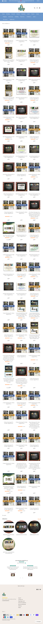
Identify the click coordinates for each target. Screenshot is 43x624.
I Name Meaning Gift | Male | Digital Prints (8, 314)
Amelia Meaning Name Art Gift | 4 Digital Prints (8, 157)
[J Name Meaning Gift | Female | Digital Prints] (9, 328)
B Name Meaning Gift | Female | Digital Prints (34, 60)
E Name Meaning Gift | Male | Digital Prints (34, 175)
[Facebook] (2, 1)
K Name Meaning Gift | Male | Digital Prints (34, 356)
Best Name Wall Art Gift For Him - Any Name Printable (8, 236)
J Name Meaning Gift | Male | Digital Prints (21, 335)
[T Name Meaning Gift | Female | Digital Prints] (34, 501)
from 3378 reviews (21, 563)
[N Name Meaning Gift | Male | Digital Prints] (21, 415)
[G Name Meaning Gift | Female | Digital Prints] (34, 228)
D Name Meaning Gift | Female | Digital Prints (34, 137)
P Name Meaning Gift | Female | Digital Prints (34, 446)
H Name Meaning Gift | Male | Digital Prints (34, 275)
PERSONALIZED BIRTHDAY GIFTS (8, 535)
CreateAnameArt (5, 600)
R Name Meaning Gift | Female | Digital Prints (21, 487)
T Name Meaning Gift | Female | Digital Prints (34, 509)
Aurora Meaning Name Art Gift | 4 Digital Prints (34, 157)
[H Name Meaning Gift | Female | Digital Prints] (21, 267)
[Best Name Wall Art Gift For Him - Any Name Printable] (9, 228)
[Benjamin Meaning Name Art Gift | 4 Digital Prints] (34, 187)
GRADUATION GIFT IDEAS (21, 534)
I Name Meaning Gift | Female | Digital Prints (34, 294)
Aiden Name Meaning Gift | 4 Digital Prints (21, 98)
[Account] (37, 7)
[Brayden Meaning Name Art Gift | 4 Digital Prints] (21, 247)
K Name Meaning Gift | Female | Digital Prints (21, 356)
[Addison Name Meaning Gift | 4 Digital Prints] (21, 72)
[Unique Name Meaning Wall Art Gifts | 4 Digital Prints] (9, 90)
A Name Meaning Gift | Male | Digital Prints (21, 41)
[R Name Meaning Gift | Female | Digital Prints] (21, 479)
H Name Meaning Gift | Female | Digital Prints (21, 275)
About (19, 607)
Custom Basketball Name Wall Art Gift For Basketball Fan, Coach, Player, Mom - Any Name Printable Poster (34, 315)
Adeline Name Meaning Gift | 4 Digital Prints (34, 80)
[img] (21, 561)
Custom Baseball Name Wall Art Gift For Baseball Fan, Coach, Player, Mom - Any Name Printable (21, 315)
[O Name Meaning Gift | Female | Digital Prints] (9, 438)
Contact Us (20, 599)
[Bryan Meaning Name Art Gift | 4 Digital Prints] (21, 286)
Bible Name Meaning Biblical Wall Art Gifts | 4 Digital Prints (8, 61)
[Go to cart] (39, 7)
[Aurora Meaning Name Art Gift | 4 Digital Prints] (34, 149)
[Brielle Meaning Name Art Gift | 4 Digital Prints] (34, 247)
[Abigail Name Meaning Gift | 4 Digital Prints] (21, 53)
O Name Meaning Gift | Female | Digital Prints (8, 446)
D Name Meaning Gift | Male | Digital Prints (21, 137)
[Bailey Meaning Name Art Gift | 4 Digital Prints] (9, 187)
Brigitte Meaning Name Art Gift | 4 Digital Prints (8, 275)
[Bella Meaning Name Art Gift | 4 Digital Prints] (21, 187)
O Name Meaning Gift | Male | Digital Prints (21, 446)
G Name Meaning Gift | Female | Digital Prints (34, 236)
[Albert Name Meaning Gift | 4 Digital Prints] (21, 110)
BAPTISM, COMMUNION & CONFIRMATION (8, 553)
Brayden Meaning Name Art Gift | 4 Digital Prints (21, 255)
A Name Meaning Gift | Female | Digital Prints (8, 41)
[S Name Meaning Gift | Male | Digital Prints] (21, 501)
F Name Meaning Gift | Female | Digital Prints (8, 213)
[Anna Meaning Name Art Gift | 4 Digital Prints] (21, 149)
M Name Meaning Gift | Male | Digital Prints (34, 403)
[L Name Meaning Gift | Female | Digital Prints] (34, 371)
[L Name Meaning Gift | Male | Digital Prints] (9, 395)
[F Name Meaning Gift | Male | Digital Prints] (21, 205)
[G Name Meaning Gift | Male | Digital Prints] (9, 247)
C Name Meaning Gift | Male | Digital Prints (8, 118)
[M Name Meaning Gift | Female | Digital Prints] (21, 395)
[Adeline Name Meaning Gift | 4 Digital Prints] (34, 72)
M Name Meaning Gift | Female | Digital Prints (21, 403)
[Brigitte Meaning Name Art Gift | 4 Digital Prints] (9, 267)
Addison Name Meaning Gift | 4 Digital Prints (21, 80)
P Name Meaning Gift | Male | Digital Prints (8, 464)
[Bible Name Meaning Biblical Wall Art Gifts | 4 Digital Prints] (9, 53)
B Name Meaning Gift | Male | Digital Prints (8, 80)
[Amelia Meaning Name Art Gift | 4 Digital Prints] (9, 149)
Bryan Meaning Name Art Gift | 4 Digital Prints (21, 294)
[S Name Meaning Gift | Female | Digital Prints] (9, 501)
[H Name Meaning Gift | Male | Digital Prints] (34, 267)
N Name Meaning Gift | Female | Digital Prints (8, 423)
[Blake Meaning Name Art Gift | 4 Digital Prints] (21, 228)
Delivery (20, 606)
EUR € (3, 611)
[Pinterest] (5, 1)
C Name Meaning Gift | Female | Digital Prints (34, 98)
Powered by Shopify (6, 620)
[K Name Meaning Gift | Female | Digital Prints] (21, 348)
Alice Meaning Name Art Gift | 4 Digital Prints (8, 137)
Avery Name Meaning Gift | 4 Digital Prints (8, 175)
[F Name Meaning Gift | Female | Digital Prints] (9, 205)
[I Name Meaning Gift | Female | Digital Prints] (34, 286)
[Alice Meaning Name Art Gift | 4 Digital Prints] (9, 129)
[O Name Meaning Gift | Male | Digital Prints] (21, 438)
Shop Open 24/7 (21, 601)
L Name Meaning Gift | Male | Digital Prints (8, 403)
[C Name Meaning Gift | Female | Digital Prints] (34, 90)
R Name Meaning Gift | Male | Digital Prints (34, 487)
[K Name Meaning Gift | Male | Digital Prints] (34, 348)
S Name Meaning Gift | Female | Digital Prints (8, 509)
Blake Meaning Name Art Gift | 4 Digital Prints (21, 236)
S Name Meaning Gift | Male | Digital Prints (21, 509)
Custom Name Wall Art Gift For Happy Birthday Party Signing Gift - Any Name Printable (8, 380)
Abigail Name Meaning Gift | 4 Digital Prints (21, 60)
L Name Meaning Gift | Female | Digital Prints (34, 379)
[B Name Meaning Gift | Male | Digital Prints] (9, 72)
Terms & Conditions (22, 602)
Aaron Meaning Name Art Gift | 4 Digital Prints (34, 41)
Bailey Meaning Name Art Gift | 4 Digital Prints (9, 194)
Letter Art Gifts (12, 619)
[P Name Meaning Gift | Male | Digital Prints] (9, 456)
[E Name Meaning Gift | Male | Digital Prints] (34, 167)
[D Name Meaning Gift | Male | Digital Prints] (21, 129)
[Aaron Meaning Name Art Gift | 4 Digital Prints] (34, 33)
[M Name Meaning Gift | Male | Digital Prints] (34, 395)
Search (19, 598)
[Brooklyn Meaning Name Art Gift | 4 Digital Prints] (9, 286)
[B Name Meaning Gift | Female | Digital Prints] (34, 53)
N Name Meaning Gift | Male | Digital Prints (21, 423)
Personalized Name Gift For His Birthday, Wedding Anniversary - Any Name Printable (8, 488)
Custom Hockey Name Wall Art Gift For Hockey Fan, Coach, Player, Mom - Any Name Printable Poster (34, 336)
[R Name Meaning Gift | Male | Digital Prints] (34, 479)
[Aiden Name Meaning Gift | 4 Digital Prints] (21, 90)
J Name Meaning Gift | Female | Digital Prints (8, 335)
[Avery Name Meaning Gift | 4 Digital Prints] (9, 167)
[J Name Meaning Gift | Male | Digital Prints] (21, 328)
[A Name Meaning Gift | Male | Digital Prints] (21, 33)
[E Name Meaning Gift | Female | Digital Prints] (21, 167)
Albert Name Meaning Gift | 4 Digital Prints (21, 118)
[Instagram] (4, 1)
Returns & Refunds (22, 604)
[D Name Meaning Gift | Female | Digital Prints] (34, 129)
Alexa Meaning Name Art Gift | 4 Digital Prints (34, 118)
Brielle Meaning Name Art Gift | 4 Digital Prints (34, 255)
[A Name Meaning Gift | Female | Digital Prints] (9, 33)
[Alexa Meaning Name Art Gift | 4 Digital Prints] (34, 110)
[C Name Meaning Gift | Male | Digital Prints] (9, 110)
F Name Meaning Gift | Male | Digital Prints (21, 213)
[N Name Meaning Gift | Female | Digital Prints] (9, 415)
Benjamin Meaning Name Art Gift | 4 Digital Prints (34, 194)
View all (39, 519)
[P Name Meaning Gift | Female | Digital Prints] (34, 438)
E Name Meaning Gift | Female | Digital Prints (21, 175)
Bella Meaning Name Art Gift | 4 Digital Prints (21, 194)
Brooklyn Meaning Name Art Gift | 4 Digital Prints (8, 294)
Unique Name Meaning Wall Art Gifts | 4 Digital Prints (8, 98)
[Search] (34, 7)
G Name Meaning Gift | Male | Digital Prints (8, 255)
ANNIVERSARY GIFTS (34, 534)
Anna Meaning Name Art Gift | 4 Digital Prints (21, 157)
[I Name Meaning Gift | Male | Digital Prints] (9, 306)
